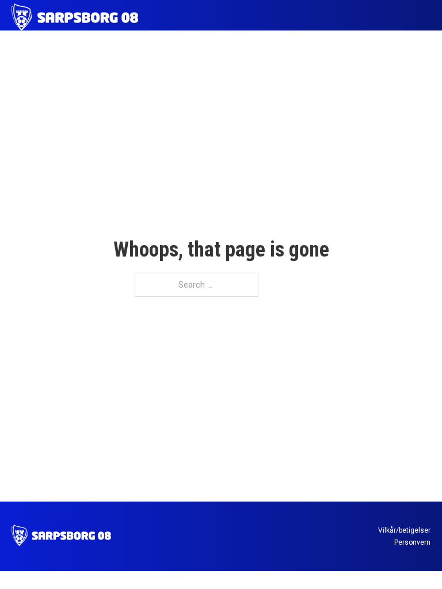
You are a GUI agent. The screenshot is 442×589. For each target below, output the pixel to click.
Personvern (412, 542)
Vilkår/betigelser (404, 530)
